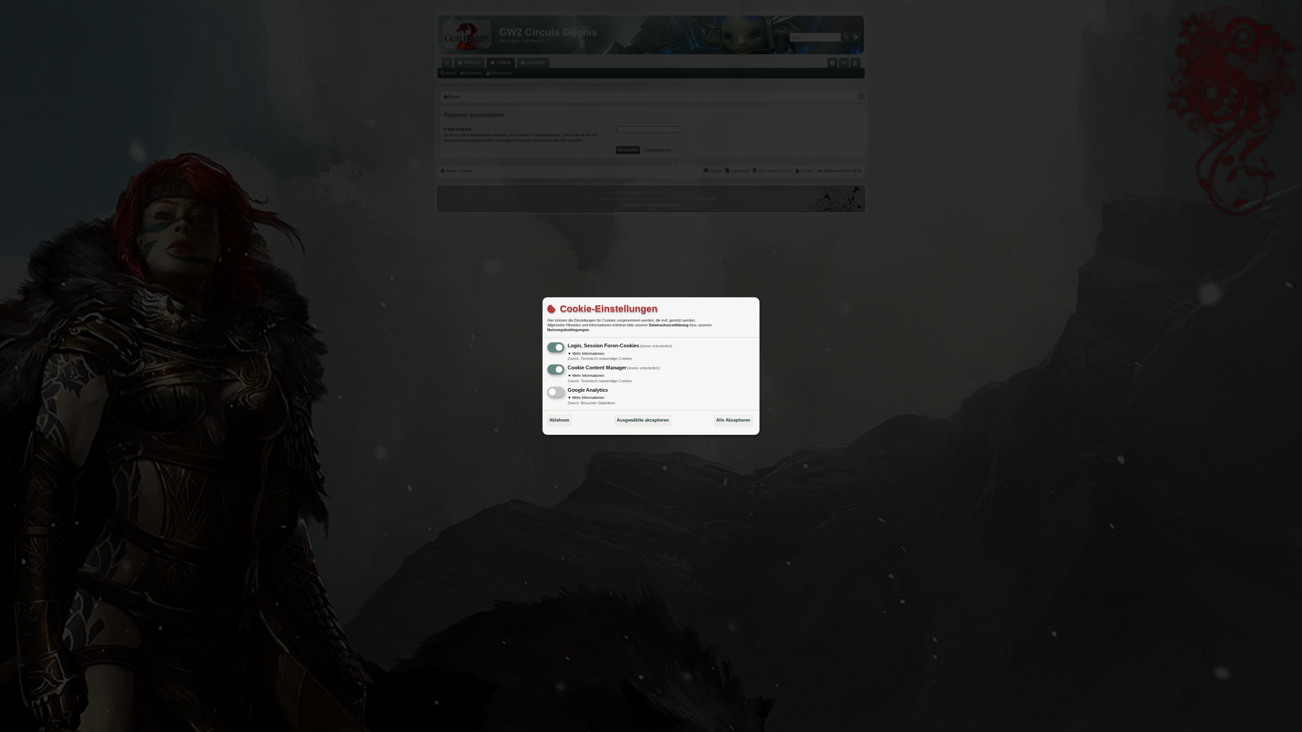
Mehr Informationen (586, 353)
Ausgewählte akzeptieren (643, 420)
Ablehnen (559, 420)
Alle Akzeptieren (733, 420)
